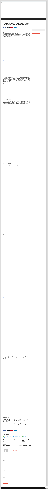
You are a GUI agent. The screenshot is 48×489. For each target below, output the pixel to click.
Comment (4, 460)
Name (4, 470)
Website (4, 477)
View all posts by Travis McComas (12, 450)
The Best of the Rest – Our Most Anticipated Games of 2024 (7, 439)
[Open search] (44, 19)
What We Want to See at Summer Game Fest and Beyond (25, 439)
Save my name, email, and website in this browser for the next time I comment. (15, 481)
